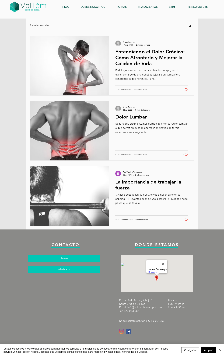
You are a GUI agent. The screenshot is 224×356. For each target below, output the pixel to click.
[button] (189, 26)
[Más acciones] (187, 43)
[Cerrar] (220, 350)
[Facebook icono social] (128, 331)
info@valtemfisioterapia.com (144, 307)
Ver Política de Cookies (135, 351)
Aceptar (208, 350)
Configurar (190, 350)
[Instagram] (121, 331)
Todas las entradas (39, 25)
